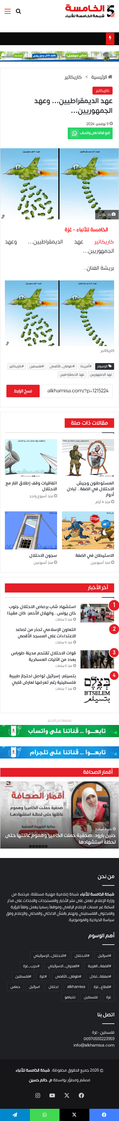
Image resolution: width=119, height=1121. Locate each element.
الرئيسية (99, 77)
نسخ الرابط (23, 391)
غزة (108, 997)
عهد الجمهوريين (101, 374)
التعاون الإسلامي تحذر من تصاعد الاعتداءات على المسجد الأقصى (46, 633)
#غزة (43, 976)
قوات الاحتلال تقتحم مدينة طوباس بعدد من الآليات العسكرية (43, 656)
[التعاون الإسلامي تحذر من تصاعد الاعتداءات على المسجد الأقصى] (97, 636)
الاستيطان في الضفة (94, 555)
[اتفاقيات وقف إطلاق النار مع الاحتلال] (31, 458)
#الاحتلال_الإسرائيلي (50, 956)
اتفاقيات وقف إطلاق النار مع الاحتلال (31, 486)
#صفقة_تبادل (100, 976)
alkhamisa (76, 987)
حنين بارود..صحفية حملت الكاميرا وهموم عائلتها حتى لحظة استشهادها (60, 838)
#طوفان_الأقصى (62, 366)
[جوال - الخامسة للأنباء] (59, 56)
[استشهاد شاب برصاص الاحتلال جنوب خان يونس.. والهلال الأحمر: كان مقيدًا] (97, 613)
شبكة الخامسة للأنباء (33, 1070)
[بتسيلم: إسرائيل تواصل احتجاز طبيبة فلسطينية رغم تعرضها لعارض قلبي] (97, 690)
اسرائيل (34, 987)
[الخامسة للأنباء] (89, 11)
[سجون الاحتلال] (31, 530)
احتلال (54, 987)
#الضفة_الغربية (99, 966)
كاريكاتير (73, 77)
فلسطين (91, 997)
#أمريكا (86, 366)
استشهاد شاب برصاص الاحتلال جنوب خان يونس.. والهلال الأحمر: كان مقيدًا (41, 610)
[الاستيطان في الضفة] (88, 530)
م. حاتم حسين (40, 1080)
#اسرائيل (104, 956)
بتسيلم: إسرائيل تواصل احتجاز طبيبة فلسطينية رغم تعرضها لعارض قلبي (42, 679)
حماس (15, 987)
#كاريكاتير (16, 366)
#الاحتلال (82, 956)
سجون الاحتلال (43, 555)
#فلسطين (37, 366)
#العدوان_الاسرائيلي (63, 966)
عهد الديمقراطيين (72, 374)
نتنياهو (70, 997)
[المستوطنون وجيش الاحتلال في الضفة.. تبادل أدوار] (88, 458)
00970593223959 (99, 1039)
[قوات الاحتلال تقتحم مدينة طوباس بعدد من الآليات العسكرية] (97, 659)
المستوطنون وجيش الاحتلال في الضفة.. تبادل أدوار (90, 489)
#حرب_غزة (31, 966)
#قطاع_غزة (102, 987)
